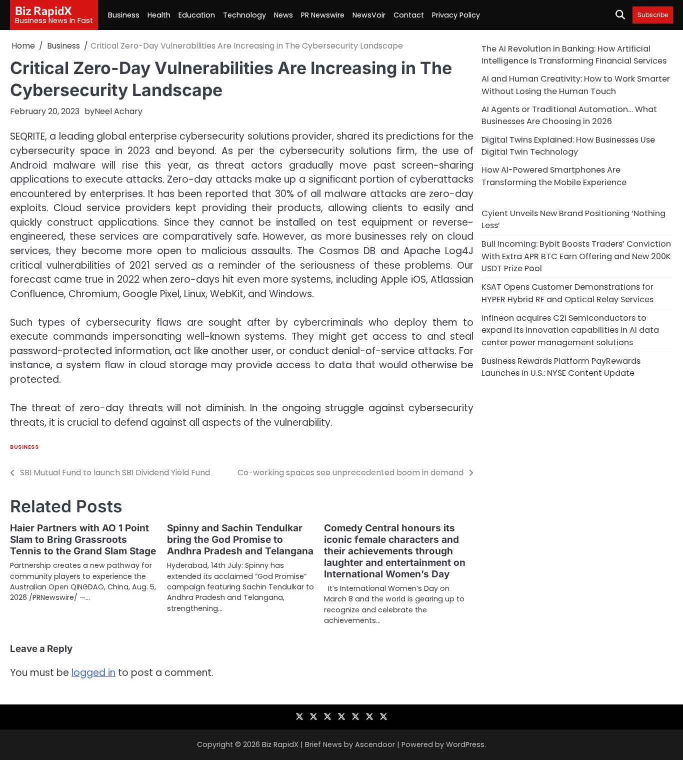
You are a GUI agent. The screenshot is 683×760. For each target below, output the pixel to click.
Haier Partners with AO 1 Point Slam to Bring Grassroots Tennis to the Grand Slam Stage (83, 539)
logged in (94, 672)
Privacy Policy (456, 15)
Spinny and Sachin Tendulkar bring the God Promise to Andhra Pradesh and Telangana (240, 539)
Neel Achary (118, 111)
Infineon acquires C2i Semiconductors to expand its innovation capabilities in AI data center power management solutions (570, 330)
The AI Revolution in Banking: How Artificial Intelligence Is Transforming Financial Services (574, 55)
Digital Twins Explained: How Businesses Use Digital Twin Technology (568, 146)
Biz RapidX (43, 11)
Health (159, 15)
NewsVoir (369, 15)
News (283, 15)
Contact (409, 15)
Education (196, 15)
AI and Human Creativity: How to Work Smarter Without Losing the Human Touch (576, 85)
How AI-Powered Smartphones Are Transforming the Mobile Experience (554, 176)
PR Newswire (322, 15)
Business (124, 15)
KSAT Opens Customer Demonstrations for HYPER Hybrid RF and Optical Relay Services (568, 293)
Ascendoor (375, 744)
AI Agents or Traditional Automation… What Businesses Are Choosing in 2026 (569, 115)
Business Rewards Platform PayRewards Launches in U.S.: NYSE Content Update (561, 367)
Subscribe (653, 15)
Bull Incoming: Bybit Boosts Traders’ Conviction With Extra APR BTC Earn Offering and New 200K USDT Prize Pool (576, 256)
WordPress (465, 744)
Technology (244, 15)
